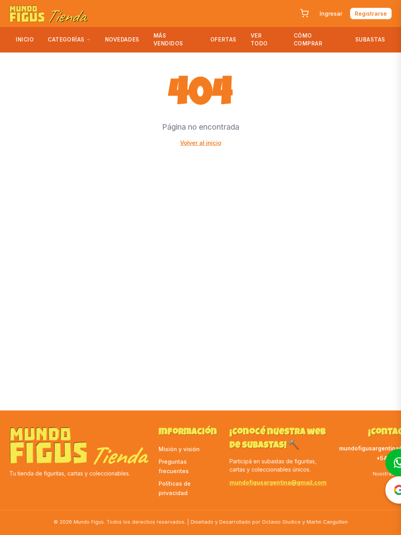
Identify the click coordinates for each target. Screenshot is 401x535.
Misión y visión (179, 449)
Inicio (25, 39)
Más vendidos (168, 40)
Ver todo (259, 40)
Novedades (122, 39)
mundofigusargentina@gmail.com (278, 482)
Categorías (66, 39)
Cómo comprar (308, 40)
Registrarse (371, 13)
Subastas (370, 39)
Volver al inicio (200, 142)
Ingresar (331, 13)
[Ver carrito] (304, 13)
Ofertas (223, 39)
